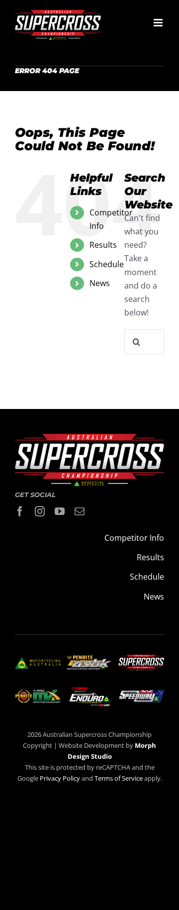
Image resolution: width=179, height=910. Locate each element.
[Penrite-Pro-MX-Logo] (38, 693)
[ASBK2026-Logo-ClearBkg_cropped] (89, 659)
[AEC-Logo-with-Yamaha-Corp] (89, 689)
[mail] (80, 511)
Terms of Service (119, 778)
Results (103, 244)
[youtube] (60, 511)
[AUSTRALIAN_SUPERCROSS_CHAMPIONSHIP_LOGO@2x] (141, 658)
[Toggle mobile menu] (159, 22)
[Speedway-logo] (141, 694)
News (100, 283)
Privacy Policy (60, 778)
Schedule (107, 264)
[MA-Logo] (38, 661)
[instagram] (40, 511)
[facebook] (20, 511)
